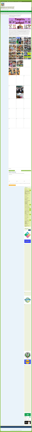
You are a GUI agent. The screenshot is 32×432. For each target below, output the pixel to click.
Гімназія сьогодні (5, 11)
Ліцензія (14, 11)
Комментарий (10, 174)
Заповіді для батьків (27, 11)
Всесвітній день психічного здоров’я (26, 170)
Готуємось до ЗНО (20, 1)
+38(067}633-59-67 (4, 1)
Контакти (23, 11)
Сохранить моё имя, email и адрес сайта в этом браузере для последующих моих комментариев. (20, 183)
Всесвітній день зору (11, 170)
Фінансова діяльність (18, 11)
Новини (1, 12)
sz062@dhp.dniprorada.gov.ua (11, 1)
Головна (1, 11)
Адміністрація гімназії (10, 11)
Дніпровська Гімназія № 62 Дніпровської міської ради (7, 7)
